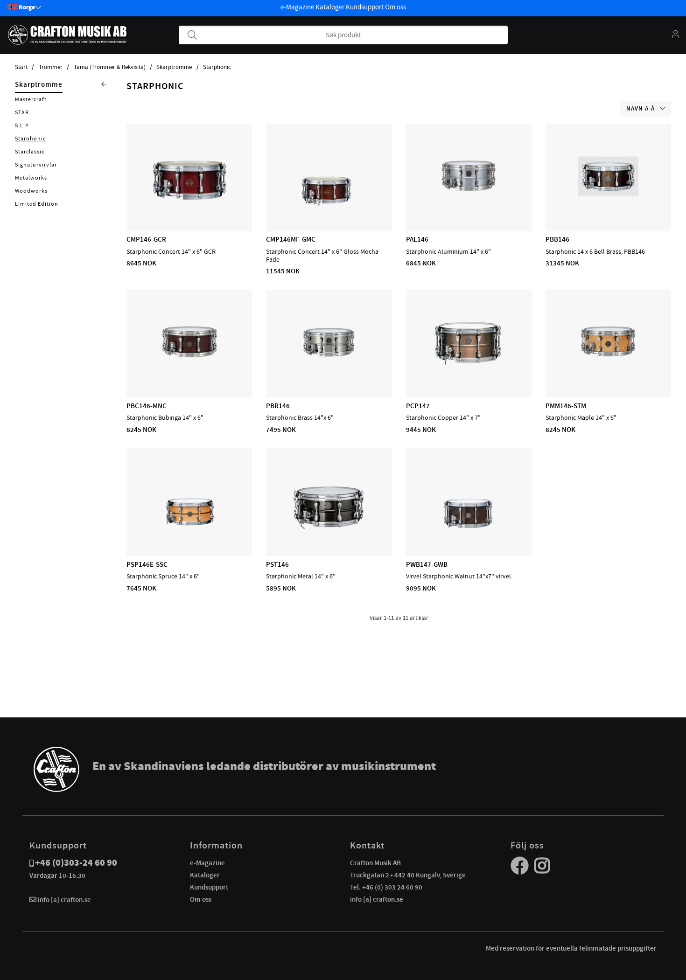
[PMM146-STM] (608, 370)
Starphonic (217, 67)
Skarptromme (174, 67)
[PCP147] (468, 370)
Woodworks (31, 191)
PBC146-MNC (146, 405)
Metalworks (31, 177)
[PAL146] (468, 204)
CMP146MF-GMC (290, 239)
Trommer (51, 67)
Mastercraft (31, 99)
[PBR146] (329, 370)
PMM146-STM (566, 405)
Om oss (395, 7)
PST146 (277, 564)
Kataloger (329, 7)
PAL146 (417, 239)
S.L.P (22, 125)
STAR (22, 112)
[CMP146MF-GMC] (329, 204)
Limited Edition (36, 204)
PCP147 (418, 405)
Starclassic (29, 151)
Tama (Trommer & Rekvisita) (110, 67)
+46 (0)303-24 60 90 (76, 862)
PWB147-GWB (427, 564)
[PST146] (329, 529)
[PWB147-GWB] (468, 529)
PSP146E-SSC (147, 564)
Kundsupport (365, 7)
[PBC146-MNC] (189, 370)
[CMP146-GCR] (189, 204)
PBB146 (557, 239)
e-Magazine (297, 7)
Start (21, 67)
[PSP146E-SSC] (189, 529)
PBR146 (278, 405)
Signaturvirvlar (36, 164)
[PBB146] (608, 204)
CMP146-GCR (146, 239)
